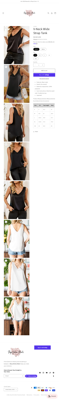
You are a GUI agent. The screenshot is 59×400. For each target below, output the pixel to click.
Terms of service (44, 394)
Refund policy (29, 394)
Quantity (35, 62)
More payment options (44, 78)
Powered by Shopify (21, 394)
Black (36, 49)
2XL (36, 58)
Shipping (35, 39)
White (43, 49)
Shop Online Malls (13, 394)
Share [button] (36, 131)
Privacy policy (36, 394)
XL (50, 55)
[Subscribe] (22, 376)
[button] (3, 13)
